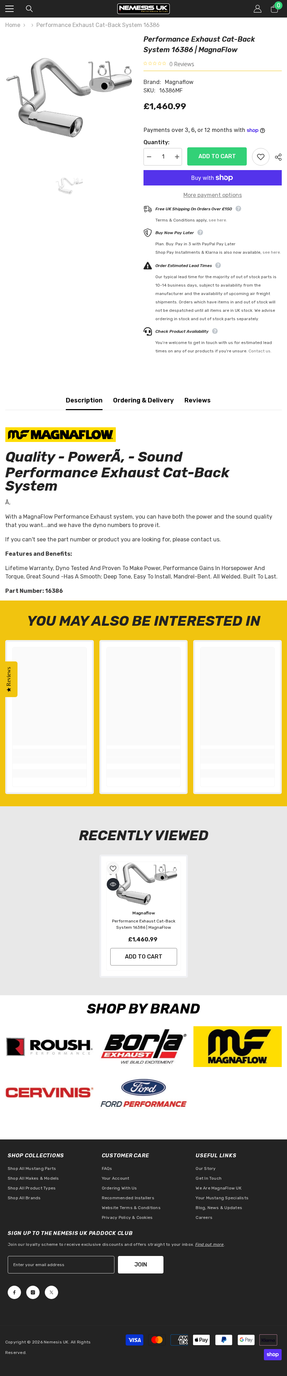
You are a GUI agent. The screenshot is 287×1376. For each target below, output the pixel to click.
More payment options (212, 195)
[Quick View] (113, 884)
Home (12, 25)
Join (140, 1264)
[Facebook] (14, 1292)
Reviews (197, 400)
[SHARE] (276, 157)
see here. (218, 220)
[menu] (9, 9)
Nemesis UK (56, 1342)
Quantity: (156, 142)
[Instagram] (33, 1292)
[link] (49, 760)
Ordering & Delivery (143, 400)
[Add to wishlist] (261, 157)
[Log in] (257, 9)
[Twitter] (51, 1292)
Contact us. (260, 351)
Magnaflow (179, 82)
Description (84, 400)
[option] (69, 98)
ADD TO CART (217, 156)
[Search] (29, 9)
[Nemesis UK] (49, 1046)
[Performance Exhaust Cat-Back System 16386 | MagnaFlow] (144, 884)
